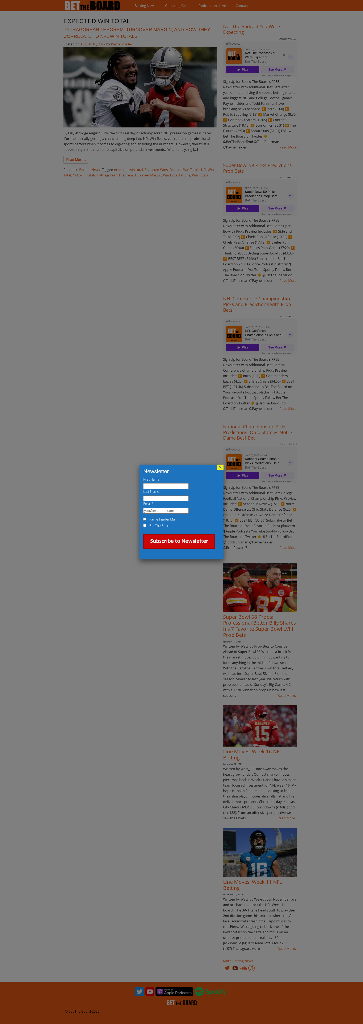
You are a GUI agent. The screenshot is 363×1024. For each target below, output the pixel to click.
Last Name (151, 491)
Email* (148, 503)
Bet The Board (160, 525)
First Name (151, 479)
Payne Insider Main (163, 519)
